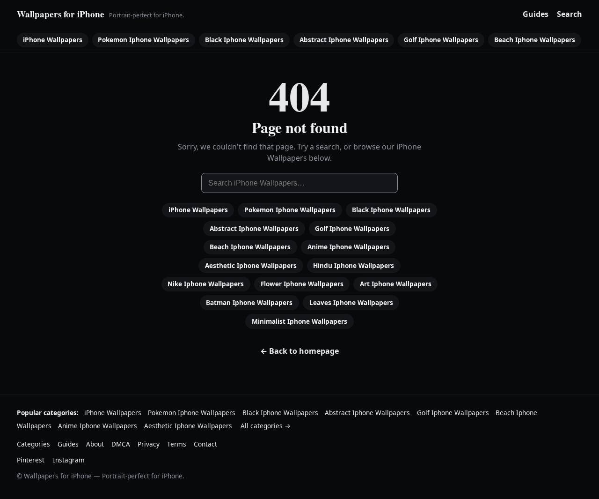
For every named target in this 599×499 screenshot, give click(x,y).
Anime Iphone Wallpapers (348, 246)
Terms (176, 443)
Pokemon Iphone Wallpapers (143, 39)
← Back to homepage (299, 351)
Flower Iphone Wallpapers (302, 283)
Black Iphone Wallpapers (244, 39)
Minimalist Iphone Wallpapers (299, 321)
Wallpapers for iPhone (60, 14)
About (95, 443)
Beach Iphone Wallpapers (534, 39)
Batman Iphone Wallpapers (249, 302)
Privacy (149, 443)
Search (569, 14)
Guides (535, 14)
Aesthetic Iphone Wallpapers (251, 265)
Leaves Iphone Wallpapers (351, 302)
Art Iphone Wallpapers (395, 283)
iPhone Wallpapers (52, 39)
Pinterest (30, 459)
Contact (205, 443)
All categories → (266, 425)
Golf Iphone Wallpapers (441, 39)
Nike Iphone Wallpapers (206, 283)
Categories (33, 443)
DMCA (120, 443)
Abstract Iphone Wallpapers (344, 39)
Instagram (69, 459)
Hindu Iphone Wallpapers (353, 265)
